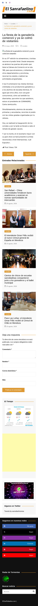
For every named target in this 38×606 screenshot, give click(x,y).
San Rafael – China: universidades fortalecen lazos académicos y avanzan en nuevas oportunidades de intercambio (18, 195)
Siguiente (28, 154)
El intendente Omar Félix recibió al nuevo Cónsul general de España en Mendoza (18, 237)
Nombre (5, 361)
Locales (24, 46)
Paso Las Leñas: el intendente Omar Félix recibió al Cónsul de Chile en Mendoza (18, 320)
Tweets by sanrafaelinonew (14, 511)
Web (3, 380)
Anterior (9, 154)
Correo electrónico (9, 371)
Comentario (7, 349)
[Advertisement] (19, 453)
